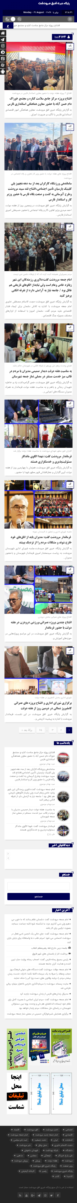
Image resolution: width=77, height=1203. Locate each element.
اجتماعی (69, 1129)
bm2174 (60, 37)
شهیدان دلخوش (31, 1150)
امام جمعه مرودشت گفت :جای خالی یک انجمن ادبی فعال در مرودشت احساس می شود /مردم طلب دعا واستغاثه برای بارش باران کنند (39, 938)
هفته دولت (52, 1160)
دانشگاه (69, 1150)
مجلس (33, 1155)
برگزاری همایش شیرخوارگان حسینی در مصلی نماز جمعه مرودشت (37, 1014)
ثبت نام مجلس (20, 1140)
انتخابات (69, 1140)
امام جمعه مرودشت (19, 1135)
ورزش (37, 1160)
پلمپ (44, 1171)
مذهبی (20, 1155)
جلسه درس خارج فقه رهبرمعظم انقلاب (49, 948)
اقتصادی (69, 1135)
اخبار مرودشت (52, 1129)
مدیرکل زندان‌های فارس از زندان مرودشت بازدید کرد (44, 994)
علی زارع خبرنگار (65, 1155)
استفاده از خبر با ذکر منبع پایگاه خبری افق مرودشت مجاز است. (45, 1187)
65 (40, 730)
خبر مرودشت (25, 1145)
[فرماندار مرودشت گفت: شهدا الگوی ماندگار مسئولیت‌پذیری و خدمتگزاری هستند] (38, 830)
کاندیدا (70, 1176)
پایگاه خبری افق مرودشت (44, 1166)
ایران (56, 1140)
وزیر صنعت (68, 1166)
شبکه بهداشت (52, 1150)
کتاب (57, 1176)
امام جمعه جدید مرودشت (46, 1135)
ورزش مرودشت (21, 1160)
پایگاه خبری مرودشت (63, 1171)
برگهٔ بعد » (27, 730)
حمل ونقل (42, 1145)
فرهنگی (47, 1155)
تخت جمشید (40, 1140)
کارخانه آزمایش (27, 1171)
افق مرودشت (32, 1129)
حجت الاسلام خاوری (63, 1145)
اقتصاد (16, 1129)
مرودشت (69, 1160)
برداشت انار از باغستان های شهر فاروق (50, 954)
